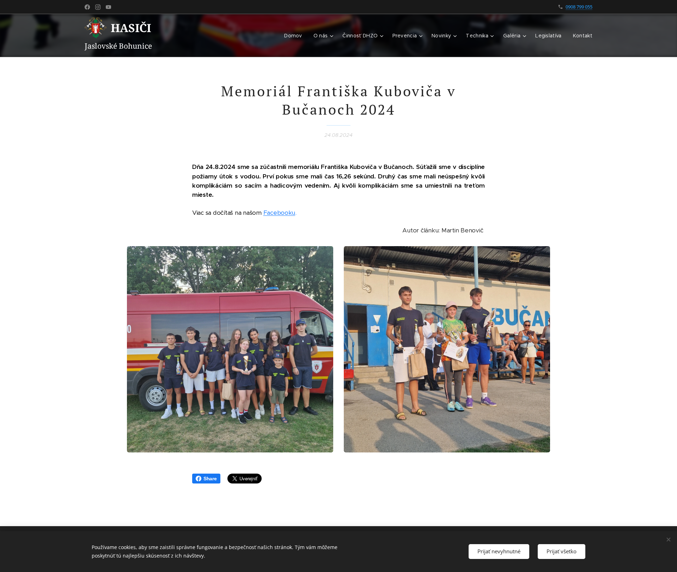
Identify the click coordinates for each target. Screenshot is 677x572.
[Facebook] (87, 7)
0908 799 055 (579, 7)
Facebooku (279, 213)
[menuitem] (295, 35)
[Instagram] (97, 7)
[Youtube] (108, 7)
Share (210, 478)
